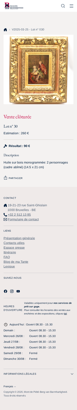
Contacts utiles (14, 243)
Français (8, 386)
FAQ (7, 257)
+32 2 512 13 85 (19, 214)
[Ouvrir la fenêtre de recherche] (63, 6)
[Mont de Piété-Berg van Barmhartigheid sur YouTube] (18, 292)
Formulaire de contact (23, 219)
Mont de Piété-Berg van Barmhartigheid (45, 392)
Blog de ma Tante (16, 261)
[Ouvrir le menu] (71, 6)
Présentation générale (19, 238)
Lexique (9, 266)
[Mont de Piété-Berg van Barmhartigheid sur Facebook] (6, 292)
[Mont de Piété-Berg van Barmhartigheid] (13, 6)
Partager (16, 178)
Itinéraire (10, 252)
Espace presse (14, 247)
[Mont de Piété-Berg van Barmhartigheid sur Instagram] (12, 292)
